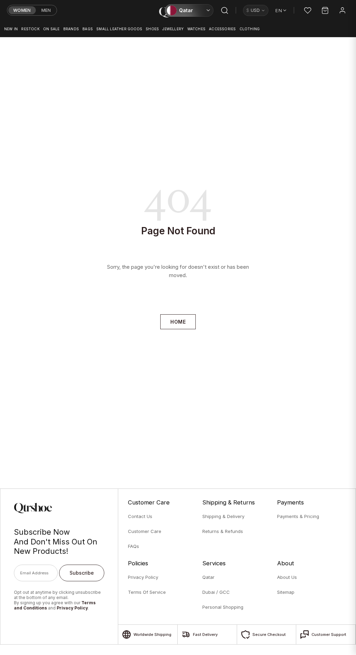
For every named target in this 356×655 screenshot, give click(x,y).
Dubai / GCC (216, 592)
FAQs (133, 546)
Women (22, 10)
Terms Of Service (147, 592)
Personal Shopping (222, 607)
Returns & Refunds (222, 531)
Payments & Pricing (298, 516)
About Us (287, 577)
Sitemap (285, 592)
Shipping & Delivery (223, 516)
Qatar (208, 577)
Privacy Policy (72, 607)
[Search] (224, 10)
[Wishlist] (307, 10)
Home (178, 322)
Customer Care (144, 531)
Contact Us (140, 516)
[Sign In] (342, 10)
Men (46, 10)
